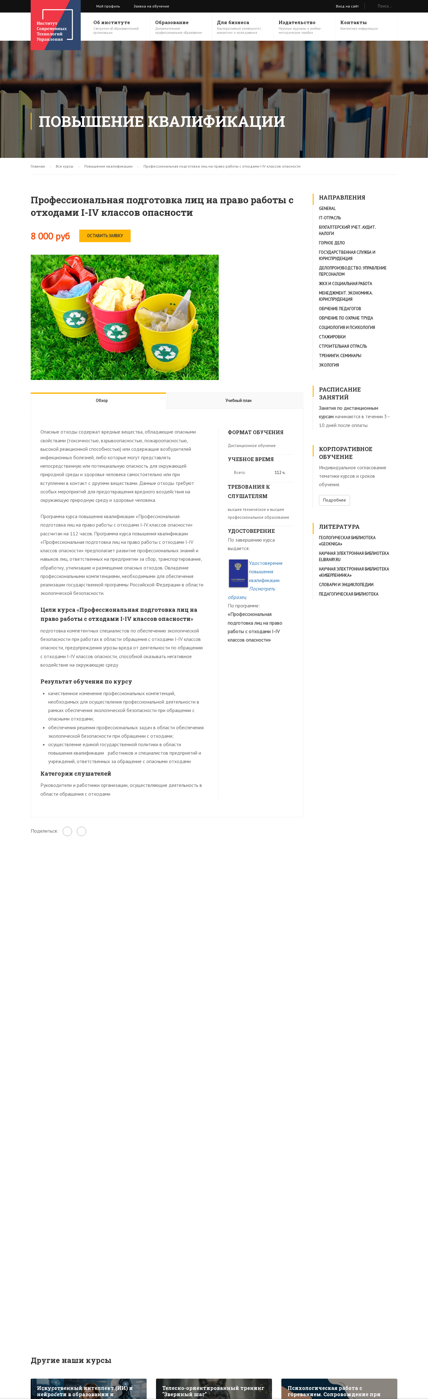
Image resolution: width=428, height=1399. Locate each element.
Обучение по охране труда (346, 318)
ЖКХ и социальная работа (345, 283)
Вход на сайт (347, 6)
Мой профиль (108, 6)
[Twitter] (81, 831)
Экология (329, 365)
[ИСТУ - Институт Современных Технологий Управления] (56, 25)
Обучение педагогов (340, 308)
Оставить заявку (105, 235)
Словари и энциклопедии (346, 584)
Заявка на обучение (151, 6)
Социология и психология (347, 327)
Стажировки (332, 337)
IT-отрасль (330, 218)
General (327, 208)
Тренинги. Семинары (340, 355)
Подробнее (334, 500)
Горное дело (332, 243)
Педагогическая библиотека (348, 594)
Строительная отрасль (343, 346)
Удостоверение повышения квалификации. (255, 580)
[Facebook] (67, 831)
